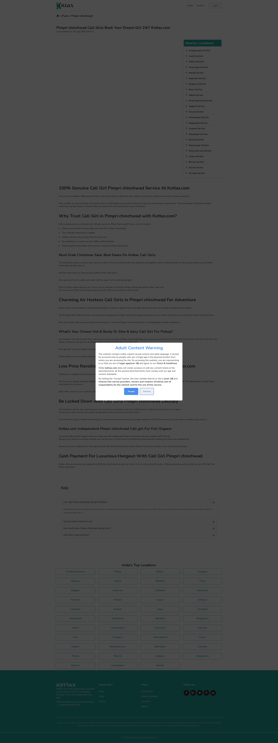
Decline (147, 391)
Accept (131, 391)
